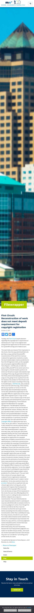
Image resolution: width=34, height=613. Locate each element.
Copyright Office (6, 421)
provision (4, 483)
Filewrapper (14, 305)
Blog (4, 558)
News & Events (7, 551)
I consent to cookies (10, 610)
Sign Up (17, 590)
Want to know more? (24, 610)
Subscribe (6, 548)
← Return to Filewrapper (8, 545)
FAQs (4, 561)
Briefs (5, 555)
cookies (29, 607)
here (13, 542)
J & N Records (16, 384)
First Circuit (12, 339)
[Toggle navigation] (30, 3)
